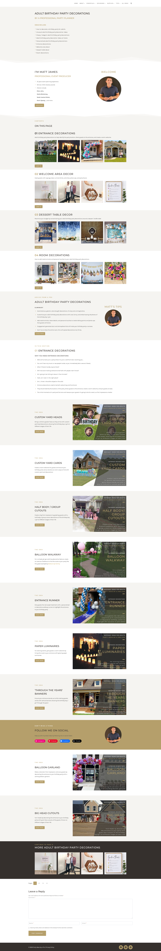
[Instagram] (126, 947)
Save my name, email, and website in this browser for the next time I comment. (51, 927)
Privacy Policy (50, 947)
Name (31, 923)
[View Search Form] (131, 3)
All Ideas (125, 3)
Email (84, 923)
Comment (31, 897)
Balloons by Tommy (54, 564)
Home (76, 3)
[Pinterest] (131, 947)
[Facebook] (121, 947)
